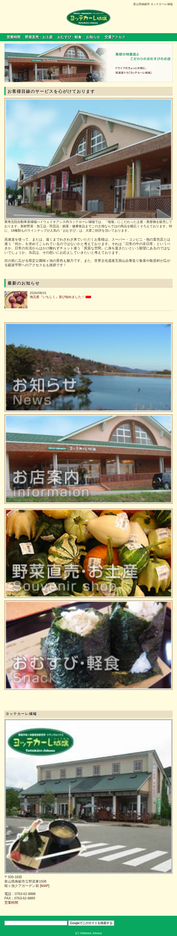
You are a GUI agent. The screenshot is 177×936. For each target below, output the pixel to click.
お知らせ (93, 37)
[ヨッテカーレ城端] (88, 17)
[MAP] (44, 886)
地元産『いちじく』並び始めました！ (57, 297)
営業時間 (14, 37)
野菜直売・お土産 (39, 37)
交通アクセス (115, 37)
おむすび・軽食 (69, 37)
